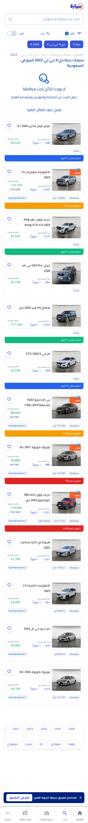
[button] (44, 33)
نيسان (28, 743)
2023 (30, 728)
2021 (16, 728)
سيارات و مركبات (60, 54)
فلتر (70, 33)
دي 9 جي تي (57, 44)
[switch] (12, 33)
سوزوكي (12, 743)
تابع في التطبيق (19, 797)
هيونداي (56, 743)
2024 (44, 728)
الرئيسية (79, 54)
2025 (58, 728)
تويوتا (71, 743)
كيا (41, 743)
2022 (36, 44)
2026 (72, 728)
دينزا (78, 44)
